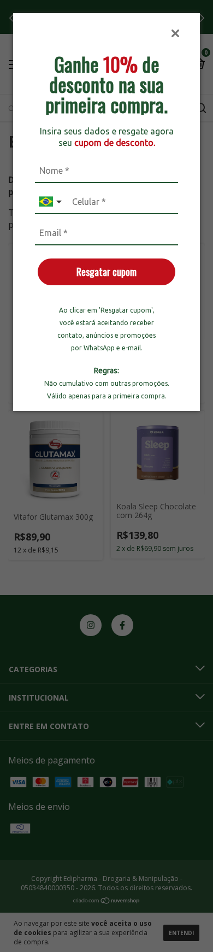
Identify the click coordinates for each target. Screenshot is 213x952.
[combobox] (51, 202)
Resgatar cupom (106, 272)
